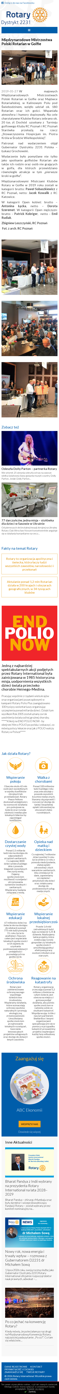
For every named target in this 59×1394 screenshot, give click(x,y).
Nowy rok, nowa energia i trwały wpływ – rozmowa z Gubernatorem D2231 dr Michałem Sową (26, 1257)
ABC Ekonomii (29, 1109)
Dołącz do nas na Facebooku (19, 2)
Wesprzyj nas (29, 1124)
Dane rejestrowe (16, 1366)
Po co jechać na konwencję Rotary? (25, 1323)
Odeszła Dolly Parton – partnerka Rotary (29, 468)
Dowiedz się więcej (29, 1131)
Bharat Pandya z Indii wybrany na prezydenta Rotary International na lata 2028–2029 (28, 1187)
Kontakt (36, 1366)
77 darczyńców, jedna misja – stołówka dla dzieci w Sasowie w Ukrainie (28, 521)
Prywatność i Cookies (19, 1369)
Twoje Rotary (35, 1372)
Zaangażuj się (14, 1372)
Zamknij (32, 1392)
